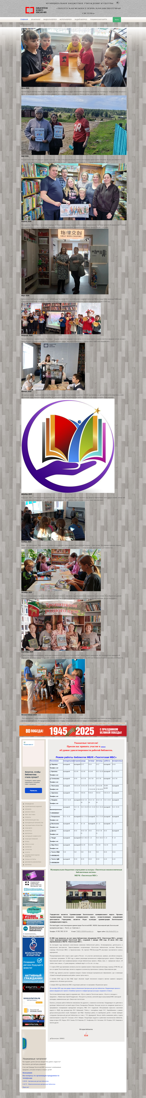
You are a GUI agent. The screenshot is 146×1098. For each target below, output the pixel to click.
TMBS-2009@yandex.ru (84, 931)
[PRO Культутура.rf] (33, 1026)
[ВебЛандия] (33, 913)
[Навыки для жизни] (33, 1022)
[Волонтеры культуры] (33, 956)
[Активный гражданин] (33, 982)
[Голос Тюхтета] (33, 920)
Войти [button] (117, 19)
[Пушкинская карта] (33, 880)
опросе (103, 746)
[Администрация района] (33, 924)
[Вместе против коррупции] (33, 937)
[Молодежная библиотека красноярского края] (33, 891)
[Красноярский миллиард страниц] (33, 1014)
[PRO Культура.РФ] (33, 1006)
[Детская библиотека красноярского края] (33, 896)
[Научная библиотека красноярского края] (33, 886)
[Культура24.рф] (33, 992)
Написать (33, 790)
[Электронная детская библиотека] (33, 906)
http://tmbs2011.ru (112, 931)
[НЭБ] (33, 932)
